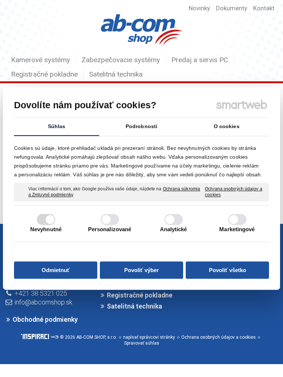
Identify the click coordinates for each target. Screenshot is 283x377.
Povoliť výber (141, 270)
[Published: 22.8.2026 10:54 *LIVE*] (54, 337)
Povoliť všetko (227, 270)
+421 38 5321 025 (40, 293)
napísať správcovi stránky (149, 337)
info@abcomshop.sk (43, 302)
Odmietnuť (56, 270)
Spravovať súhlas (141, 343)
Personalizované (110, 229)
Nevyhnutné (46, 229)
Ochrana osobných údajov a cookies (233, 191)
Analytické (173, 229)
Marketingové (237, 229)
